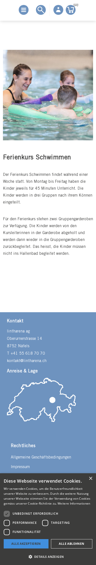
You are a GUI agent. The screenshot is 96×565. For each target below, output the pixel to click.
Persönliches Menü (58, 10)
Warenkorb (75, 6)
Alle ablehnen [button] (71, 544)
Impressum (20, 467)
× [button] (90, 478)
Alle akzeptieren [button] (26, 544)
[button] (48, 556)
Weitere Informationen (74, 503)
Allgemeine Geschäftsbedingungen (41, 457)
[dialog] (48, 519)
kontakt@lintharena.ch (27, 361)
